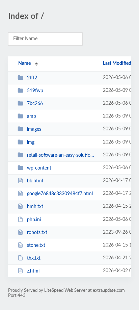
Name (24, 63)
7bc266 (35, 103)
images (34, 129)
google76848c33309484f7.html (60, 193)
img (30, 142)
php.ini (34, 219)
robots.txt (37, 232)
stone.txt (36, 245)
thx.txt (33, 258)
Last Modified (117, 63)
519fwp (35, 90)
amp (31, 116)
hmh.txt (35, 206)
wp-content (39, 168)
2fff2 (32, 78)
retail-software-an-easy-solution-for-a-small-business (61, 155)
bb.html (35, 181)
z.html (33, 271)
